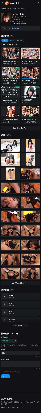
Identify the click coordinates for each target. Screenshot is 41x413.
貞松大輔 (12, 319)
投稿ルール (15, 345)
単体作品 (19, 40)
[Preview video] (18, 76)
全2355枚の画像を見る (19, 283)
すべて (5, 40)
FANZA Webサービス (18, 407)
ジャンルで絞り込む (8, 44)
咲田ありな (19, 19)
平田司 (11, 295)
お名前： (4, 349)
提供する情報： (6, 359)
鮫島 (10, 311)
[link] (21, 9)
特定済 (12, 40)
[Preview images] (18, 57)
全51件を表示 (19, 325)
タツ (10, 303)
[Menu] (2, 3)
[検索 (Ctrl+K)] (39, 3)
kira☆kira (15, 28)
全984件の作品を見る (19, 128)
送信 (7, 376)
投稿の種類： (5, 337)
